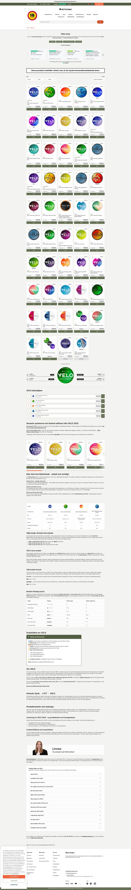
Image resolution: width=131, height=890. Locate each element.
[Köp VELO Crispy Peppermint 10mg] (103, 396)
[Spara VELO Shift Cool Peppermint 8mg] (44, 311)
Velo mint (90, 553)
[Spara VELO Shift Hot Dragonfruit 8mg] (29, 311)
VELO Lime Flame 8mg (66, 511)
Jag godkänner (14, 876)
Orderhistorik (42, 858)
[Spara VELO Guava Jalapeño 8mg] (29, 285)
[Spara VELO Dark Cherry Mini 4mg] (29, 201)
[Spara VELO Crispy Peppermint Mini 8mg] (92, 87)
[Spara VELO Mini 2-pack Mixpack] (76, 311)
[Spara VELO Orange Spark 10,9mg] (44, 173)
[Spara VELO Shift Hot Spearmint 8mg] (29, 338)
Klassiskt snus (48, 14)
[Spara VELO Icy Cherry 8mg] (44, 285)
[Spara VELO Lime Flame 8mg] (44, 87)
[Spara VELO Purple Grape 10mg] (44, 116)
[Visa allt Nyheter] (73, 14)
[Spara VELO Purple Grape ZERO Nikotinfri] (76, 257)
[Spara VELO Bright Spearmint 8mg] (44, 229)
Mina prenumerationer (44, 861)
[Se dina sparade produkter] (91, 4)
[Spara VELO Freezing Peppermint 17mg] (92, 144)
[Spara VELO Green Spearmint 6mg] (44, 201)
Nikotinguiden (71, 16)
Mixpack (89, 14)
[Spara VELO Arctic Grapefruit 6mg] (92, 311)
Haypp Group (96, 759)
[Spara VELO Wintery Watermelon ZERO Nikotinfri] (92, 257)
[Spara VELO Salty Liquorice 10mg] (44, 257)
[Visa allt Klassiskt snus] (52, 14)
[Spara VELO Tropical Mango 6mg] (60, 87)
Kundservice (28, 852)
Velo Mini (52, 41)
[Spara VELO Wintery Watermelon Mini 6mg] (29, 116)
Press (54, 861)
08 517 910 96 (70, 875)
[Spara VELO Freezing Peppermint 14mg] (29, 229)
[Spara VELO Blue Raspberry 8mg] (92, 116)
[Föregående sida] (27, 454)
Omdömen (55, 858)
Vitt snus (57, 14)
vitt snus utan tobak (36, 36)
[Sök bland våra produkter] (100, 22)
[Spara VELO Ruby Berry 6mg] (44, 144)
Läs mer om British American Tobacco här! (38, 686)
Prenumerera (61, 16)
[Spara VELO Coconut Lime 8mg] (92, 201)
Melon (55, 541)
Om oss (55, 852)
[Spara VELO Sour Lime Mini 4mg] (29, 257)
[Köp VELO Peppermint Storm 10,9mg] (103, 411)
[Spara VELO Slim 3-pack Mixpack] (44, 338)
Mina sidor (42, 852)
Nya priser (95, 14)
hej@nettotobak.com (72, 873)
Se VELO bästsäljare (65, 45)
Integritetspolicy (56, 869)
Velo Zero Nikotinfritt (69, 41)
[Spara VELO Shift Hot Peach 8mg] (60, 311)
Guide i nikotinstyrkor (30, 869)
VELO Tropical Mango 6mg (81, 511)
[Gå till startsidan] (65, 9)
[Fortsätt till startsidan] (86, 852)
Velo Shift (78, 41)
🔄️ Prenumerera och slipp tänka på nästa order (65, 1)
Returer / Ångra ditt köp (30, 866)
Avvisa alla (14, 880)
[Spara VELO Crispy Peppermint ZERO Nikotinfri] (76, 338)
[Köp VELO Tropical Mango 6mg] (103, 406)
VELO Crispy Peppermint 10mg (50, 511)
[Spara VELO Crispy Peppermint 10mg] (29, 87)
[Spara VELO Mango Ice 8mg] (60, 116)
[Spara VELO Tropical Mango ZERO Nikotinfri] (60, 257)
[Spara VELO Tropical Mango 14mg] (92, 229)
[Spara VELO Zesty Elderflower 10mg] (60, 173)
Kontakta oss (28, 855)
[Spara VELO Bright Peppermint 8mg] (60, 285)
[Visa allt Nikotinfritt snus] (84, 14)
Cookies (54, 872)
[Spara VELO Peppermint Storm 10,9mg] (76, 87)
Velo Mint (59, 41)
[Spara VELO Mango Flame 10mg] (92, 173)
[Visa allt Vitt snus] (60, 14)
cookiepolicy (8, 867)
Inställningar (14, 884)
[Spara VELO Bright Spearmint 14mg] (92, 285)
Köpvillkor (55, 866)
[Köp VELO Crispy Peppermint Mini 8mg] (103, 416)
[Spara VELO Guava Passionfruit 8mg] (60, 144)
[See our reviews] (62, 4)
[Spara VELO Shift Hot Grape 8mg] (76, 285)
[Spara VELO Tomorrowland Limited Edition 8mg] (60, 338)
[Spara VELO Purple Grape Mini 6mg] (29, 173)
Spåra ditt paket (29, 864)
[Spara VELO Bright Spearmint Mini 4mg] (76, 144)
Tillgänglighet (56, 875)
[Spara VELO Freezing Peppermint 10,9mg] (76, 173)
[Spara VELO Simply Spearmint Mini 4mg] (29, 144)
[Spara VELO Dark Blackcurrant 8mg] (60, 229)
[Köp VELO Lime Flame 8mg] (103, 401)
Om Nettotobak (80, 16)
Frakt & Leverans (29, 861)
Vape (64, 14)
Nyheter (70, 14)
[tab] (34, 470)
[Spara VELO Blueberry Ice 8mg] (76, 116)
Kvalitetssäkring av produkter (29, 873)
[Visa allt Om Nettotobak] (84, 16)
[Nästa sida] (103, 454)
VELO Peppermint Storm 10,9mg (97, 511)
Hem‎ (28, 27)
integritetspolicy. (15, 873)
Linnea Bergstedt (31, 759)
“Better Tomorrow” (85, 677)
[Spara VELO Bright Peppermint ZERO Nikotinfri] (76, 201)
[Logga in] (88, 4)
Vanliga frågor (28, 858)
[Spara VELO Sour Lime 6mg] (76, 229)
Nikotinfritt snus (80, 14)
